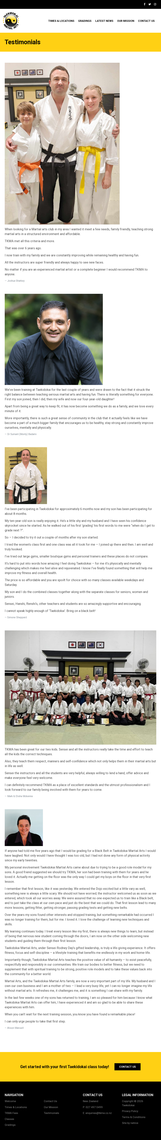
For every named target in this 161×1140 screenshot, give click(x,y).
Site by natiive (130, 1123)
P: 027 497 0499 (93, 1107)
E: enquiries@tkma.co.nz (97, 1113)
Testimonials (51, 1113)
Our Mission (125, 20)
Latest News (104, 20)
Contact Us (146, 20)
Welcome (10, 1101)
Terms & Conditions (133, 1117)
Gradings (85, 20)
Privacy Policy (130, 1111)
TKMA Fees (11, 1113)
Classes (9, 1119)
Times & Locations (61, 20)
